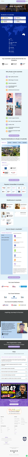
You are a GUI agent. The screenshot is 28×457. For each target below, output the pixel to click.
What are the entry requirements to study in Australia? (11, 356)
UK (14, 430)
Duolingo (8, 429)
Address (6, 437)
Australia (15, 432)
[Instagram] (15, 451)
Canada (15, 429)
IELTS (8, 427)
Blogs (1, 421)
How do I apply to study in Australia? (8, 368)
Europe (15, 433)
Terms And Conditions (16, 454)
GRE (1, 429)
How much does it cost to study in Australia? (9, 371)
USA (14, 427)
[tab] (4, 142)
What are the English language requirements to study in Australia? (11, 365)
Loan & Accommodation (24, 422)
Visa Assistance (23, 421)
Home (1, 418)
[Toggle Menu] (26, 1)
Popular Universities (5, 165)
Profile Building (16, 421)
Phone (6, 442)
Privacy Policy (11, 454)
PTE (7, 430)
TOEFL (1, 432)
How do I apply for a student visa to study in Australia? (11, 378)
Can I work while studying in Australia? (8, 374)
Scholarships (22, 419)
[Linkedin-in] (17, 451)
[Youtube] (14, 452)
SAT (1, 427)
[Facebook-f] (11, 451)
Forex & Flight (22, 424)
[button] (14, 357)
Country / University (16, 418)
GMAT (1, 430)
